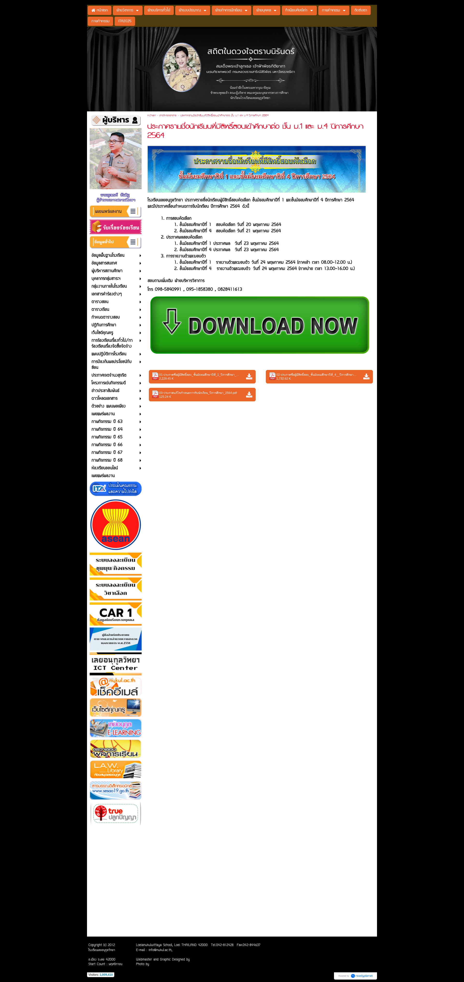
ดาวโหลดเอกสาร (168, 116)
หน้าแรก (151, 116)
